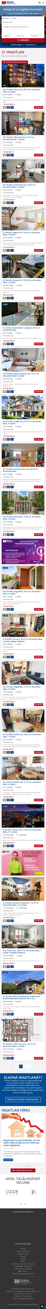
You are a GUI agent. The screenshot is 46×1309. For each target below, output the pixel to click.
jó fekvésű (13, 697)
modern (13, 147)
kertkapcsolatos (13, 961)
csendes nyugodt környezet (26, 149)
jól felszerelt (11, 699)
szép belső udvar (8, 384)
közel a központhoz (25, 794)
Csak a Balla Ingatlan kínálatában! (33, 243)
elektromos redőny (35, 147)
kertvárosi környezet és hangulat (12, 481)
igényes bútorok (23, 479)
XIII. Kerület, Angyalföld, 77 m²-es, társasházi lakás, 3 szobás (21, 688)
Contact (24, 1271)
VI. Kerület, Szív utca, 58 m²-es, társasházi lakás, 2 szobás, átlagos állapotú (23, 640)
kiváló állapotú (35, 481)
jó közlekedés (33, 1006)
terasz (4, 100)
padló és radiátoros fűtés (10, 149)
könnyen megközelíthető (10, 746)
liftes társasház (7, 244)
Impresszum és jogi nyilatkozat (23, 1264)
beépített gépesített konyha (26, 913)
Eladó (7, 18)
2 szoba (30, 384)
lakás (9, 603)
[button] (42, 1306)
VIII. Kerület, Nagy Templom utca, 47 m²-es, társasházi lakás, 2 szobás (21, 374)
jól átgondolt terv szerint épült (25, 697)
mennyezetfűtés (7, 195)
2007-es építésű (16, 649)
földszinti (5, 961)
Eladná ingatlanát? (23, 1251)
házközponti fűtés (24, 602)
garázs (16, 602)
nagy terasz (6, 527)
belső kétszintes (36, 100)
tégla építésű (25, 649)
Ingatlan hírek (16, 1110)
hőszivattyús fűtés (30, 961)
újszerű (28, 338)
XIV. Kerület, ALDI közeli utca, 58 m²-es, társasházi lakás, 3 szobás (19, 186)
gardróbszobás (26, 100)
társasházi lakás (7, 386)
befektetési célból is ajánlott (30, 527)
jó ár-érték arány (14, 794)
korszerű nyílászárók (24, 746)
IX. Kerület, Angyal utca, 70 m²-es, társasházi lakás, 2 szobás (21, 233)
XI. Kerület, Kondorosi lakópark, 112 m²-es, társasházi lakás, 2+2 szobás (21, 904)
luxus (8, 290)
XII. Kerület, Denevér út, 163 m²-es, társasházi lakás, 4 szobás (22, 281)
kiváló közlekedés (18, 243)
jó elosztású (6, 792)
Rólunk (23, 1256)
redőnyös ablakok (37, 432)
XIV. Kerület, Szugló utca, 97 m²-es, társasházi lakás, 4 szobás (22, 422)
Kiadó (14, 18)
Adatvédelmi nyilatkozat (23, 1266)
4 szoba (16, 1006)
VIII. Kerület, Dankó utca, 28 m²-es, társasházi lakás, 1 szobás (22, 735)
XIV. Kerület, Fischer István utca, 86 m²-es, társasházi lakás (20, 470)
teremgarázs (34, 338)
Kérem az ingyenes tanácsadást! (23, 1099)
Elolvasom (8, 1160)
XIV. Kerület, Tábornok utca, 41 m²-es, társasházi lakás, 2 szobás (18, 138)
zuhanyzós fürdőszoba (22, 147)
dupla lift (21, 529)
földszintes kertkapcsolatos (10, 479)
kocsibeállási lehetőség (29, 792)
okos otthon (16, 195)
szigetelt (5, 840)
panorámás (6, 338)
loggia (4, 101)
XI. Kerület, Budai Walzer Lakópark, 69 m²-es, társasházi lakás (22, 329)
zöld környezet (15, 290)
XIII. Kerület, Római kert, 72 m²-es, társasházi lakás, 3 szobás (22, 517)
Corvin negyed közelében (20, 384)
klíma (40, 338)
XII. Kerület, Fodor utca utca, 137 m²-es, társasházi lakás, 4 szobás (19, 1045)
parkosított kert (14, 338)
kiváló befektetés (21, 699)
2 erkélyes (32, 649)
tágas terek (6, 432)
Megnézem (38, 107)
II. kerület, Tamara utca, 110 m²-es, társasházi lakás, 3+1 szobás (22, 831)
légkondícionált (19, 432)
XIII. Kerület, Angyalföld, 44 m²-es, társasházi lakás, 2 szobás (21, 592)
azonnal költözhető (15, 527)
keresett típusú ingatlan (22, 745)
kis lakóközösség (24, 1006)
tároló (22, 195)
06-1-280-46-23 (26, 1296)
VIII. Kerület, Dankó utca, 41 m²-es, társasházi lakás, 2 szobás (22, 783)
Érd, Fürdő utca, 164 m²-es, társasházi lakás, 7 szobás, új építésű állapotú (22, 951)
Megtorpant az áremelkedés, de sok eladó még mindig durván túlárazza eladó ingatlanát (21, 1143)
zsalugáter (22, 338)
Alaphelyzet (29, 45)
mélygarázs (19, 197)
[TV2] (34, 1192)
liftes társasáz (28, 432)
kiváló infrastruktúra (9, 745)
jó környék (6, 697)
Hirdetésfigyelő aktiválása (15, 62)
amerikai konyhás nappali (14, 100)
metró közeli (6, 147)
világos (10, 1008)
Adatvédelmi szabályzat (23, 1269)
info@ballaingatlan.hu (25, 1298)
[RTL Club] (12, 1192)
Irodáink (23, 1259)
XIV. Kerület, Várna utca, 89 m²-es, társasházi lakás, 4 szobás (21, 90)
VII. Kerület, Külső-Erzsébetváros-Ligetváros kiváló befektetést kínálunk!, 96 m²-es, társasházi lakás (21, 998)
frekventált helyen (8, 1006)
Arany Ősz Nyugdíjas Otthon (23, 1274)
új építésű (21, 961)
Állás (23, 1261)
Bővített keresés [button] (16, 45)
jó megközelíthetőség (16, 792)
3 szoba (5, 913)
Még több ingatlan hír (22, 1170)
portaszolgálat (29, 195)
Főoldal (23, 1249)
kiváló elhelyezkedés (35, 479)
